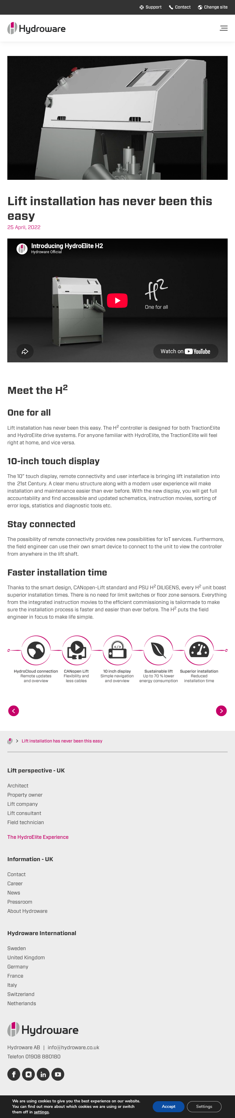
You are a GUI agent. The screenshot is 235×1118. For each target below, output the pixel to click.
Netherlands (21, 1003)
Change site (216, 7)
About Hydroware (27, 911)
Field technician (25, 822)
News (13, 892)
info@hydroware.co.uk (73, 1047)
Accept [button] (168, 1106)
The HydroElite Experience (38, 837)
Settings (204, 1106)
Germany (17, 966)
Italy (12, 985)
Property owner (25, 795)
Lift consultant (24, 813)
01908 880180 (43, 1056)
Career (15, 883)
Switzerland (21, 994)
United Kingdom (26, 957)
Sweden (16, 948)
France (15, 976)
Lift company (22, 804)
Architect (17, 785)
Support (154, 7)
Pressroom (19, 902)
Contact (183, 7)
